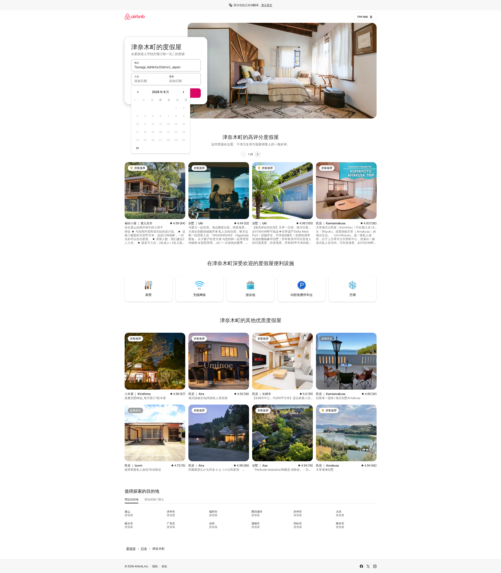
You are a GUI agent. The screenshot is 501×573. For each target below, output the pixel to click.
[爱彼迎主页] (135, 16)
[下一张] (257, 154)
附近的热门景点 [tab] (154, 499)
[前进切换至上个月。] (138, 92)
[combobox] (166, 67)
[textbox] (148, 81)
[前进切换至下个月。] (183, 92)
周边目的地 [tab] (131, 499)
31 (137, 148)
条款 (164, 566)
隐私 (155, 566)
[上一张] (243, 154)
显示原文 (266, 5)
